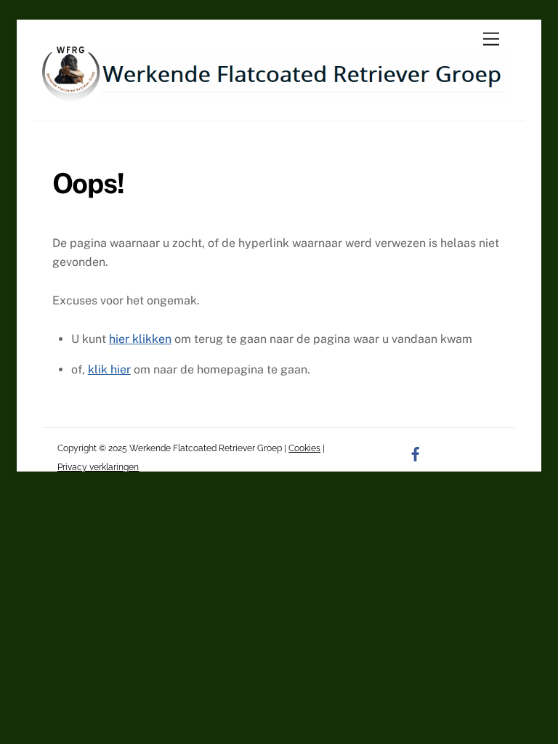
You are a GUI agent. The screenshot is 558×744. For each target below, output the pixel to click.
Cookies (304, 448)
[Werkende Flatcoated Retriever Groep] (275, 94)
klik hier (109, 369)
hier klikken (140, 339)
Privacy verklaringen (98, 467)
